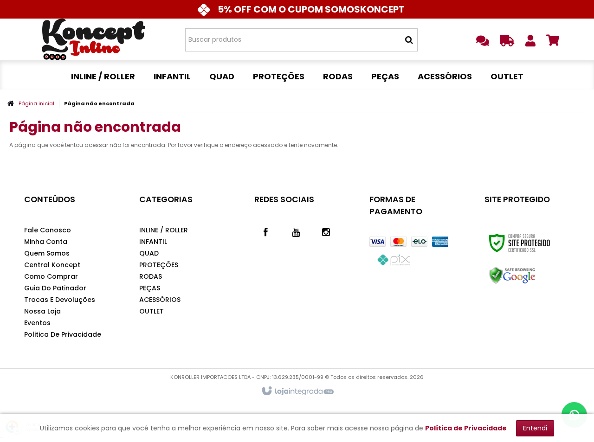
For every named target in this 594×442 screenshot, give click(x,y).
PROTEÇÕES (158, 264)
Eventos (37, 322)
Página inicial (36, 103)
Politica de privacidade (62, 334)
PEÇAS (149, 288)
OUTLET (151, 311)
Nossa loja (42, 311)
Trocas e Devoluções (59, 299)
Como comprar (51, 276)
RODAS (150, 276)
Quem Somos (47, 253)
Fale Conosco (47, 230)
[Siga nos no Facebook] (266, 231)
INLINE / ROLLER (163, 230)
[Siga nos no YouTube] (296, 231)
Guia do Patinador (55, 288)
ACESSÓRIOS (160, 299)
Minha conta (45, 241)
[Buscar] (409, 40)
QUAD (149, 253)
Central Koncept (52, 264)
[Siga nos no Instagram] (326, 231)
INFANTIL (153, 241)
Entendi (535, 428)
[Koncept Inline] (93, 39)
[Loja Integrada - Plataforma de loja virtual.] (297, 391)
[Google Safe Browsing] (532, 275)
